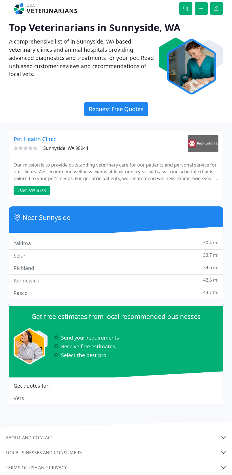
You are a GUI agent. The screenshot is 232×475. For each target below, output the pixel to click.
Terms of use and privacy (36, 468)
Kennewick (116, 280)
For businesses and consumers (44, 453)
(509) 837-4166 (32, 190)
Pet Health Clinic (35, 139)
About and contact (29, 438)
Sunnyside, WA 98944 (65, 148)
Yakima (116, 243)
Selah (116, 255)
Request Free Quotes (116, 109)
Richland (116, 267)
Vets (19, 398)
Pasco (116, 292)
